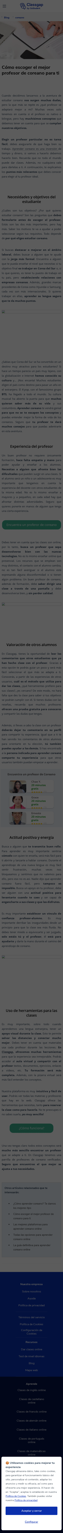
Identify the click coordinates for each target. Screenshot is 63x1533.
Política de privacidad (26, 1500)
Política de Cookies (16, 1496)
